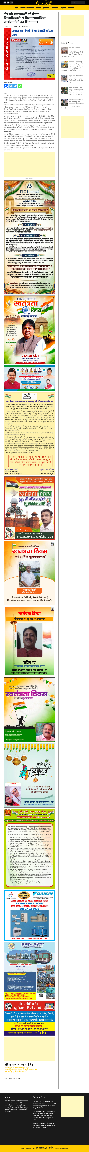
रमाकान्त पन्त (27, 26)
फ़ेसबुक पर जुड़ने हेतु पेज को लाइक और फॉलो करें (22, 1070)
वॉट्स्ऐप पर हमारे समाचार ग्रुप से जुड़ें (18, 1068)
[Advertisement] (29, 164)
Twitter (8, 2)
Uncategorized (15, 1078)
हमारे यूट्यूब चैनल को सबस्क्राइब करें (18, 1072)
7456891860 (65, 1148)
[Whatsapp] (20, 86)
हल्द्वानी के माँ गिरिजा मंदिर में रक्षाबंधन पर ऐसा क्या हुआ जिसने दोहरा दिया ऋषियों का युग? (44, 1125)
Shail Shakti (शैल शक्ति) (46, 1147)
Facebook (4, 2)
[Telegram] (15, 86)
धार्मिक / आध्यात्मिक (27, 8)
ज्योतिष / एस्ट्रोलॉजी (42, 8)
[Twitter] (11, 86)
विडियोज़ (55, 8)
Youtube (11, 2)
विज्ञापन (63, 8)
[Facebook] (6, 86)
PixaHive (48, 1150)
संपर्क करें (71, 8)
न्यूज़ (16, 8)
